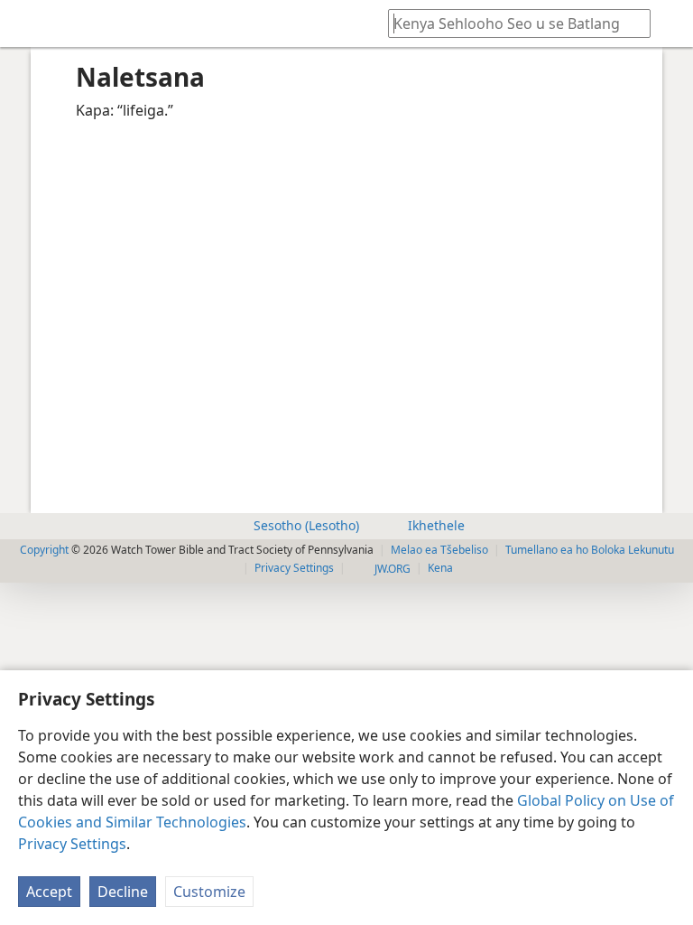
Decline (122, 892)
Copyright (44, 549)
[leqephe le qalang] (27, 23)
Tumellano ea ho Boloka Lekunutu (589, 549)
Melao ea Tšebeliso (439, 549)
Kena (440, 568)
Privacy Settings (72, 844)
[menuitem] (27, 23)
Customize (209, 892)
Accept (49, 892)
